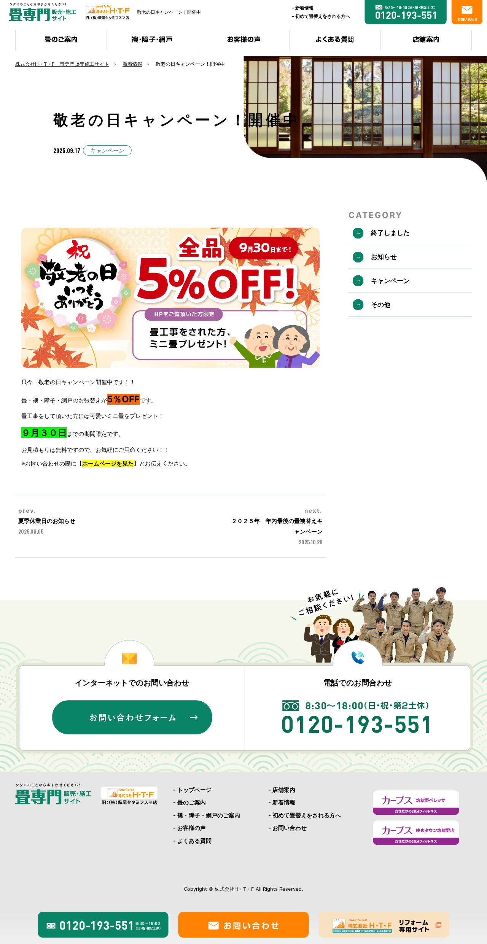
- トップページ (192, 789)
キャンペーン (107, 150)
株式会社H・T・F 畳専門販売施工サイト (62, 64)
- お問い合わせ (287, 827)
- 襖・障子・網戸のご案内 (206, 815)
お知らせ (384, 257)
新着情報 (304, 8)
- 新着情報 (281, 802)
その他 (380, 304)
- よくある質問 (192, 840)
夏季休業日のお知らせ (46, 520)
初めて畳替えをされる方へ (322, 16)
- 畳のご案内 (189, 802)
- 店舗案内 (281, 789)
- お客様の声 (189, 827)
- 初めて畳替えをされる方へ (304, 815)
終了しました (390, 233)
